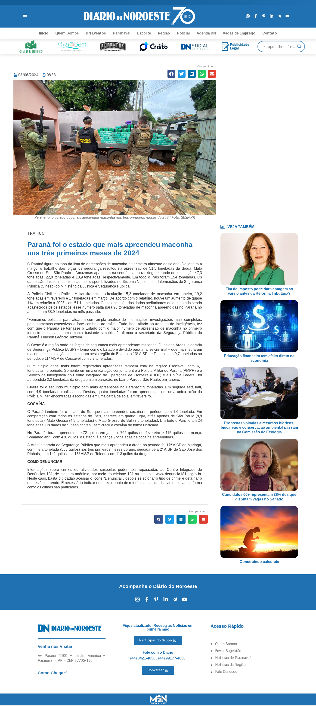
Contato (269, 33)
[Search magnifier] (299, 46)
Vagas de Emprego (239, 33)
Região (164, 33)
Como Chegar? (53, 673)
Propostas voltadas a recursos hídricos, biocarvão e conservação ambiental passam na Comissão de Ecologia (259, 427)
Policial (183, 33)
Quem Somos (67, 33)
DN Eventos (96, 33)
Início (43, 33)
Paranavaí (121, 33)
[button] (171, 74)
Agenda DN (206, 33)
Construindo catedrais (259, 562)
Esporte (144, 33)
